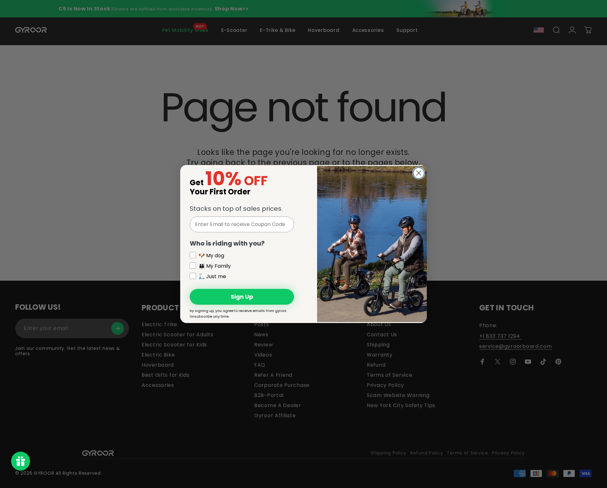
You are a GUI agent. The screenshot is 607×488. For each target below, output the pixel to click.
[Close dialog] (418, 173)
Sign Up (242, 297)
